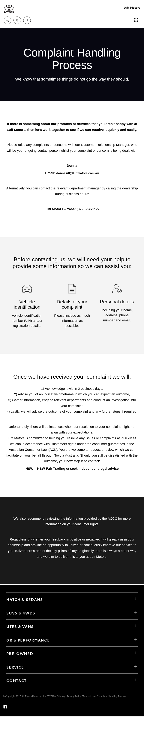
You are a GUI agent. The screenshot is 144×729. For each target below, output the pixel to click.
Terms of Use (89, 696)
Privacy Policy (74, 696)
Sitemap (61, 696)
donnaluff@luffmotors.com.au (77, 173)
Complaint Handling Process (111, 696)
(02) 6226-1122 (88, 209)
